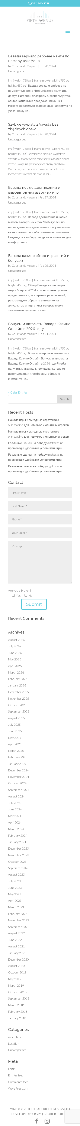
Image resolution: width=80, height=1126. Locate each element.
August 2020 (16, 966)
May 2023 (14, 894)
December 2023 (18, 848)
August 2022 (16, 933)
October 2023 (17, 861)
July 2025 (14, 724)
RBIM (37, 1114)
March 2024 (16, 829)
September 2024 (18, 790)
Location (13, 1043)
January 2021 (17, 953)
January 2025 (17, 763)
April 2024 (15, 822)
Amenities (14, 1037)
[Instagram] (47, 1121)
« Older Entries (18, 392)
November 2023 (18, 855)
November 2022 (18, 920)
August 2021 (16, 946)
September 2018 (18, 998)
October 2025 (17, 705)
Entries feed (15, 1075)
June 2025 (15, 731)
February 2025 (17, 757)
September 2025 (18, 711)
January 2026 (17, 685)
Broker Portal (56, 1114)
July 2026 (14, 646)
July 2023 (14, 881)
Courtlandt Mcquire (24, 66)
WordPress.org (18, 1088)
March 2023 (16, 907)
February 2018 (17, 1011)
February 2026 (17, 679)
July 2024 (14, 803)
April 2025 (15, 744)
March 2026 (16, 672)
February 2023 (17, 913)
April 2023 (15, 900)
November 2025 (18, 698)
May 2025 (14, 737)
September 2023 (18, 868)
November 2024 (18, 776)
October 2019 (17, 972)
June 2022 (15, 940)
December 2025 (18, 692)
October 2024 (17, 783)
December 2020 (18, 959)
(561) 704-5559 (40, 3)
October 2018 (17, 992)
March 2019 (16, 985)
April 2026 (15, 666)
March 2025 (16, 750)
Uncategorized (17, 71)
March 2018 (16, 1005)
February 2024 (17, 835)
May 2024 (14, 816)
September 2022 (18, 927)
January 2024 (17, 842)
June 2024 (15, 809)
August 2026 (16, 640)
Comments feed (18, 1082)
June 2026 (15, 653)
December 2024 (18, 770)
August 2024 (16, 796)
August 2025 (16, 718)
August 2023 (16, 874)
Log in (12, 1069)
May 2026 (14, 659)
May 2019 (14, 979)
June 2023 (15, 887)
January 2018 (17, 1018)
